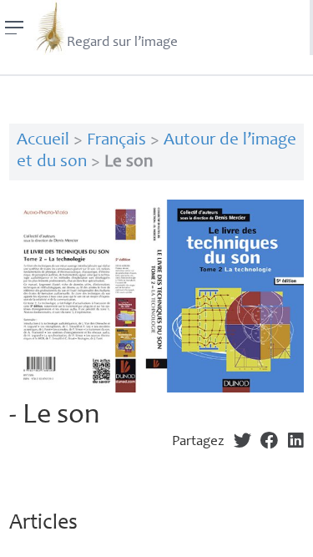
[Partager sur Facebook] (269, 442)
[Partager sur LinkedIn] (296, 442)
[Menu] (14, 27)
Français (116, 140)
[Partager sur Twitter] (242, 442)
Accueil (43, 140)
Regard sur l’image (122, 43)
